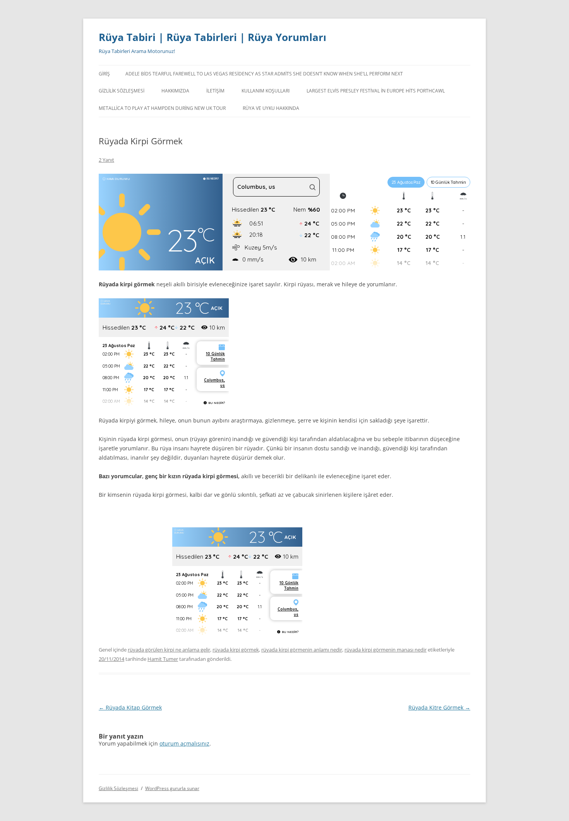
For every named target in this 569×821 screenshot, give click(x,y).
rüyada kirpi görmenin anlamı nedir (301, 649)
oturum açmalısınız (184, 743)
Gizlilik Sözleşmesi (121, 90)
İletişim (215, 90)
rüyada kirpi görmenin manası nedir (385, 649)
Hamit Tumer (162, 658)
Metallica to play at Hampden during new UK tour (162, 108)
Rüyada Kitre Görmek (439, 707)
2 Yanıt (106, 159)
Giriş (104, 73)
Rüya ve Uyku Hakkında (271, 108)
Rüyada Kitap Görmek (130, 707)
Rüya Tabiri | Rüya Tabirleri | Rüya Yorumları (212, 37)
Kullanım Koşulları (266, 90)
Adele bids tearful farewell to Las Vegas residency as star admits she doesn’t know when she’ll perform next (264, 73)
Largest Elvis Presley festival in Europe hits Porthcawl (376, 90)
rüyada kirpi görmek (236, 649)
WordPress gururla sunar (172, 788)
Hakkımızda (175, 90)
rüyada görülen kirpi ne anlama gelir (169, 649)
